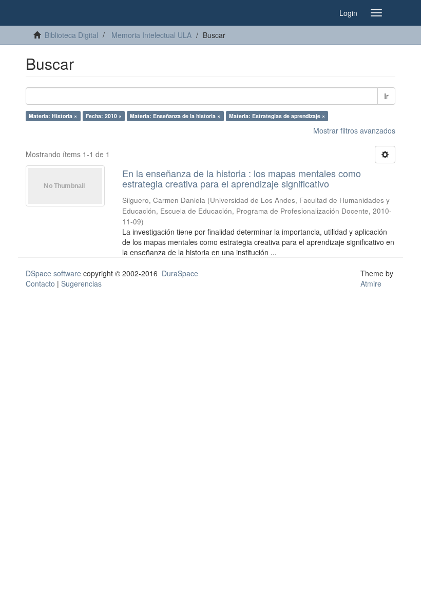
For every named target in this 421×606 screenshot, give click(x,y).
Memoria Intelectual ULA (151, 35)
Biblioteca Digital (71, 35)
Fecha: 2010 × (104, 116)
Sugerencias (81, 283)
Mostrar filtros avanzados (354, 130)
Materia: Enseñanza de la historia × (175, 116)
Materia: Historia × (53, 116)
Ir (386, 96)
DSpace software (53, 273)
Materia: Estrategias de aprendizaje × (277, 116)
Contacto (40, 283)
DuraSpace (180, 273)
